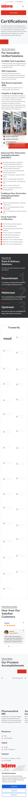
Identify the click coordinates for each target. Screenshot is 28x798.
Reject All (14, 795)
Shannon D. (11, 631)
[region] (14, 784)
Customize (14, 791)
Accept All (14, 786)
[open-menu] (23, 6)
